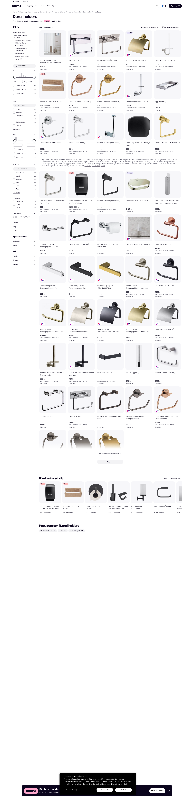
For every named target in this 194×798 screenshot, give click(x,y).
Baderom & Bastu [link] (45, 12)
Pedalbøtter (19, 46)
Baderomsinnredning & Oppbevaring (20, 36)
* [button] (78, 66)
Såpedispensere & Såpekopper (21, 50)
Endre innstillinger (71, 790)
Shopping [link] (22, 12)
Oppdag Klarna (32, 6)
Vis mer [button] (110, 462)
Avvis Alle (105, 790)
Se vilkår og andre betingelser (95, 166)
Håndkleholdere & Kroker (23, 40)
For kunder (15, 1)
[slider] (14, 77)
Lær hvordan (56, 21)
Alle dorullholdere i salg (172, 478)
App (48, 6)
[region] (98, 784)
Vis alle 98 (16, 129)
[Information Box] (53, 27)
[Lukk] (133, 775)
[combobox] (149, 27)
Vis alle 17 (16, 193)
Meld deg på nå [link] (157, 791)
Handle (42, 6)
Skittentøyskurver (21, 43)
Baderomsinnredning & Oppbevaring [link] (79, 12)
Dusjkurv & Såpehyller (22, 56)
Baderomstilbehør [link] (59, 12)
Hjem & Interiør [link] (33, 12)
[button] (164, 6)
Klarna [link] (15, 12)
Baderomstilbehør (19, 32)
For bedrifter (24, 1)
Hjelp (54, 6)
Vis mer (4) (18, 59)
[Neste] (178, 497)
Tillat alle (123, 790)
